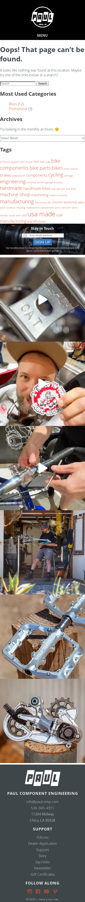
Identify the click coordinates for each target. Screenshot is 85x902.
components (36, 175)
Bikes (13, 104)
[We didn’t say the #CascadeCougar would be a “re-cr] (42, 552)
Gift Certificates (42, 874)
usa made (41, 214)
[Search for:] (18, 83)
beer (22, 161)
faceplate (31, 182)
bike (36, 161)
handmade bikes (37, 188)
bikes (57, 167)
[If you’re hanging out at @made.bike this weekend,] (42, 384)
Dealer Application (42, 843)
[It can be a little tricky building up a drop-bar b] (42, 721)
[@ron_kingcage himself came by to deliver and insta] (42, 299)
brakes (5, 175)
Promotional (18, 108)
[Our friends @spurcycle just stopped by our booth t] (42, 468)
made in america (58, 195)
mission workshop (64, 202)
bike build (45, 161)
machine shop (15, 194)
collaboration (19, 175)
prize (2, 207)
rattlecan (10, 207)
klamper (60, 188)
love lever (71, 188)
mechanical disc (43, 202)
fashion (41, 182)
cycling (55, 174)
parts (81, 202)
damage (68, 175)
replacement (33, 207)
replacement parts (50, 207)
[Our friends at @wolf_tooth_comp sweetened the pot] (42, 636)
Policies (42, 837)
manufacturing (17, 201)
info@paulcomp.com (42, 801)
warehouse (36, 221)
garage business (54, 182)
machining (39, 194)
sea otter (66, 207)
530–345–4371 (42, 808)
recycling (20, 207)
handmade (11, 188)
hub (53, 188)
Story (42, 855)
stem (18, 215)
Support (42, 849)
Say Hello (42, 862)
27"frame (5, 161)
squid (12, 215)
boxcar (74, 168)
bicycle (29, 161)
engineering (13, 181)
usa (24, 215)
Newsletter (42, 868)
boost (67, 168)
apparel (15, 161)
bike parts (40, 167)
